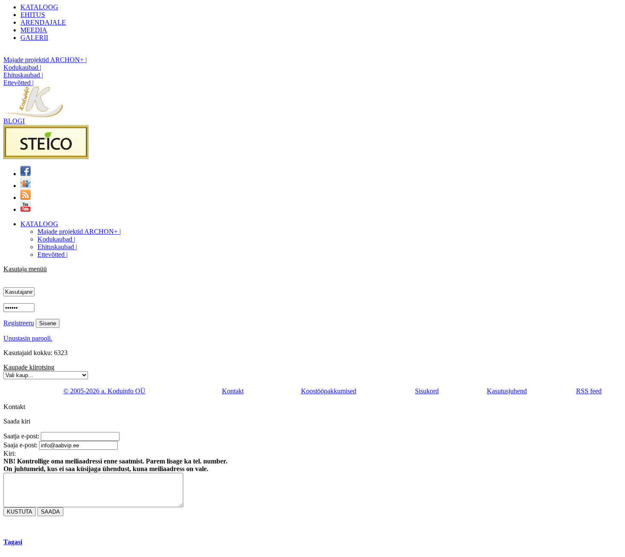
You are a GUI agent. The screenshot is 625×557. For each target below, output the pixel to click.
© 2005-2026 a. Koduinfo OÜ (104, 391)
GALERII (34, 37)
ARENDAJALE (43, 22)
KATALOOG (39, 7)
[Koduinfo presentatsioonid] (25, 185)
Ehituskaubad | (23, 75)
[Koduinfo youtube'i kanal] (25, 209)
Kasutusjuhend (507, 391)
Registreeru (18, 323)
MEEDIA (33, 30)
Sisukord (427, 391)
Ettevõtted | (18, 82)
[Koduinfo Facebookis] (25, 173)
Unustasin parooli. (27, 338)
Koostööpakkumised (328, 391)
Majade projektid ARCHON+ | (45, 59)
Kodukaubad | (22, 67)
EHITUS (32, 14)
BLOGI (14, 121)
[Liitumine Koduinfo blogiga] (25, 197)
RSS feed (589, 391)
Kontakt (233, 391)
